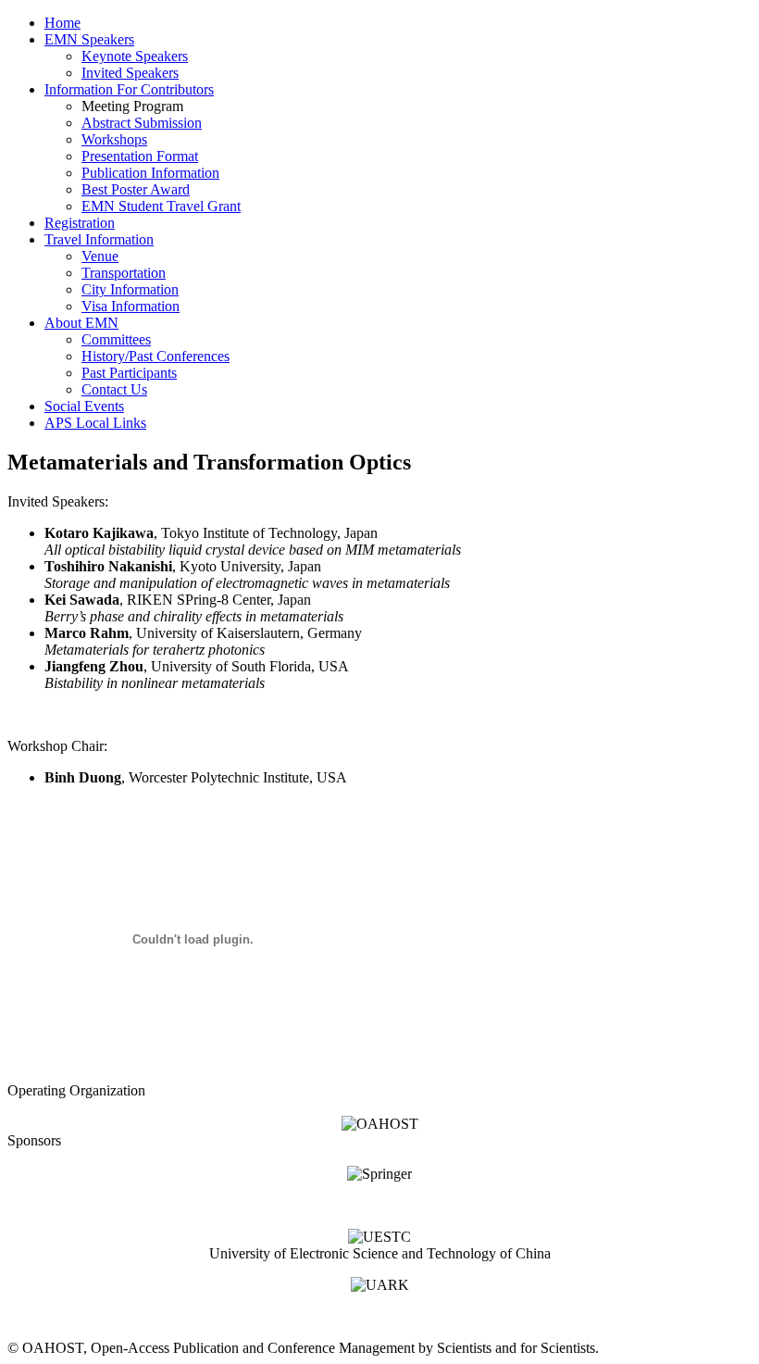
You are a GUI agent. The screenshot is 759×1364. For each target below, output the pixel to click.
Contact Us (114, 389)
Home (62, 23)
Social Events (84, 406)
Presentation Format (139, 156)
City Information (130, 289)
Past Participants (129, 373)
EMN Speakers (89, 39)
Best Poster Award (135, 189)
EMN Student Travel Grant (161, 206)
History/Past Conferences (155, 356)
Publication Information (150, 173)
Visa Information (130, 306)
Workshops (114, 139)
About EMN (81, 323)
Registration (79, 223)
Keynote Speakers (134, 56)
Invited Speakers (130, 73)
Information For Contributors (129, 89)
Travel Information (99, 239)
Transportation (123, 273)
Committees (116, 339)
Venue (99, 256)
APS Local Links (95, 423)
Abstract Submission (141, 123)
